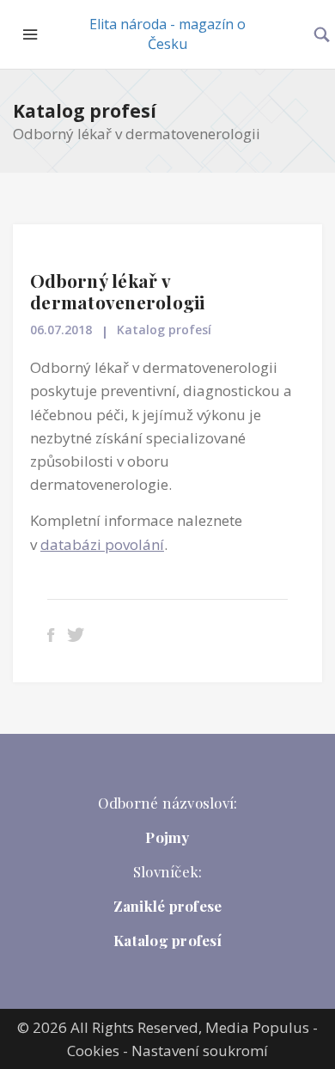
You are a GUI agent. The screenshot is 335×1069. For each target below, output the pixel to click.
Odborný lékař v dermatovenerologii (117, 291)
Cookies (93, 1050)
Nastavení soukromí (199, 1050)
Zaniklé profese (167, 905)
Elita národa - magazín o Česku (167, 34)
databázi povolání (102, 544)
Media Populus (257, 1027)
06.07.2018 (61, 329)
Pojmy (167, 837)
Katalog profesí (84, 111)
